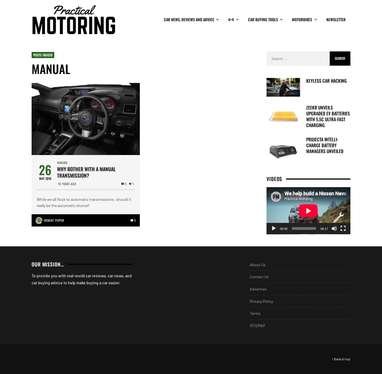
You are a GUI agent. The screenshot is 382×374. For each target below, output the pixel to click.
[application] (308, 210)
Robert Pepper (54, 220)
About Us (258, 264)
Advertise (258, 289)
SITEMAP (257, 325)
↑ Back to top (341, 359)
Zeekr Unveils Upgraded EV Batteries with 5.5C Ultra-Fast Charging (328, 116)
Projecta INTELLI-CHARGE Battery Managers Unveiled (324, 145)
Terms (255, 313)
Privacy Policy (261, 301)
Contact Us (259, 276)
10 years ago (67, 184)
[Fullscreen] (343, 228)
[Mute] (334, 228)
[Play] (274, 228)
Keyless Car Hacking (326, 81)
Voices (62, 162)
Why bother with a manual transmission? (86, 172)
